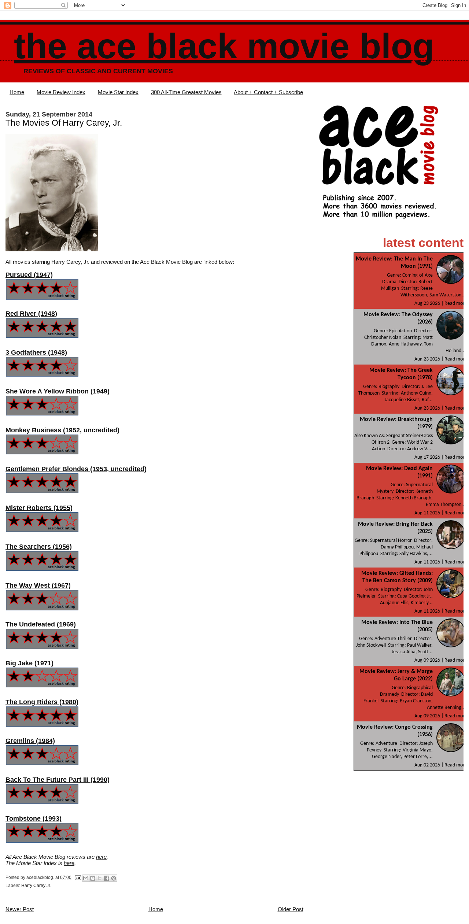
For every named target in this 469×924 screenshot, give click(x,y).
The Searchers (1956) (38, 546)
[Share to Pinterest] (113, 878)
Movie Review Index (61, 92)
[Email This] (85, 878)
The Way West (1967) (38, 585)
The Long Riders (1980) (41, 702)
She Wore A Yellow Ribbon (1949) (57, 391)
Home (17, 92)
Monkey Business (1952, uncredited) (62, 430)
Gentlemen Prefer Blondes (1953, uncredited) (76, 469)
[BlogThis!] (92, 878)
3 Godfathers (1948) (36, 352)
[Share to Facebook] (106, 878)
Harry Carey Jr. (36, 885)
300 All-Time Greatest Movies (186, 92)
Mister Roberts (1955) (39, 507)
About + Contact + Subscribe (268, 92)
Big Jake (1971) (29, 663)
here (101, 857)
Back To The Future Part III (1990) (57, 779)
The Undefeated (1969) (40, 624)
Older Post (290, 909)
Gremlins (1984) (30, 740)
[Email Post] (77, 877)
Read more (455, 303)
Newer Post (19, 909)
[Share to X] (99, 878)
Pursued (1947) (29, 274)
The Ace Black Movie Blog (224, 46)
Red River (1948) (31, 313)
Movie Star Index (118, 92)
